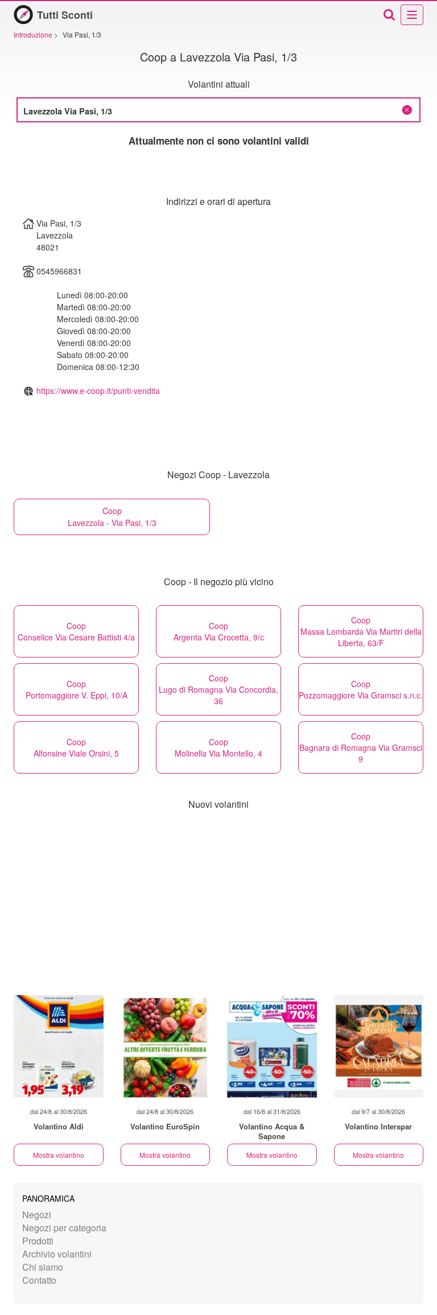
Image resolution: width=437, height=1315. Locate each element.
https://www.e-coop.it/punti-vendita (98, 390)
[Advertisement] (218, 904)
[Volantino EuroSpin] (166, 1046)
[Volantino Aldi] (59, 1046)
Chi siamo (42, 1266)
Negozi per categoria (64, 1227)
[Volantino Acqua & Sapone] (272, 1046)
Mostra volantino (58, 1155)
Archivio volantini (57, 1253)
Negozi (36, 1214)
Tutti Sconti (65, 14)
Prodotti (37, 1240)
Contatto (39, 1280)
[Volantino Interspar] (379, 1046)
